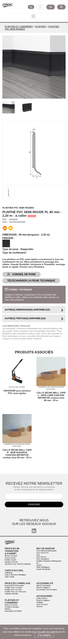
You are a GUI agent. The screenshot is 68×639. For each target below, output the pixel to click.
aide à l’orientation (43, 585)
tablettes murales (11, 594)
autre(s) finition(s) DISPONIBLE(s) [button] (25, 318)
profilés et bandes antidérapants (48, 561)
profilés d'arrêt (10, 560)
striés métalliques (43, 567)
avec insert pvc (42, 553)
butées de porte (11, 605)
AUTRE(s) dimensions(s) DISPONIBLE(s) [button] (27, 309)
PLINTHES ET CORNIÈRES (19, 26)
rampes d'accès (11, 562)
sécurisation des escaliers (46, 590)
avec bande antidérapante (46, 551)
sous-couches (42, 604)
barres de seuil (11, 556)
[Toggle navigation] (33, 16)
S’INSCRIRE (34, 504)
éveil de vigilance (43, 587)
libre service (41, 557)
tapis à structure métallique (15, 575)
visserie (39, 606)
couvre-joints (10, 558)
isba (38, 555)
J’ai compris (44, 635)
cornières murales (12, 607)
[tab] (34, 309)
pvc (37, 563)
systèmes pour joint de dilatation (18, 564)
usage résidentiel (43, 569)
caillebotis (8, 573)
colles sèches (41, 598)
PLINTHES (40, 26)
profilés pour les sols (13, 590)
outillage (39, 602)
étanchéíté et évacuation (14, 585)
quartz (39, 565)
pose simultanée (42, 559)
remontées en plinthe (13, 611)
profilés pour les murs (13, 587)
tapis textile (9, 577)
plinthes (8, 609)
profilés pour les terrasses (15, 592)
